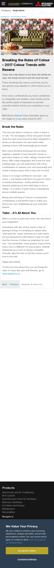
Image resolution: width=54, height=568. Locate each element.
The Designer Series (18, 17)
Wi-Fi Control (8, 495)
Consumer (14, 3)
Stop (2, 54)
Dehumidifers (8, 512)
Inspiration (18, 10)
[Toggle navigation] (3, 3)
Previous (14, 284)
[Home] (44, 3)
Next (6, 36)
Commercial (27, 3)
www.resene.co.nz (11, 273)
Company (6, 10)
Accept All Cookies (27, 551)
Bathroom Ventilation (12, 502)
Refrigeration (8, 509)
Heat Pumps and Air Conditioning (18, 492)
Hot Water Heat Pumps (13, 505)
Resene (18, 115)
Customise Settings (27, 559)
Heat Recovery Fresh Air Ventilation (19, 499)
